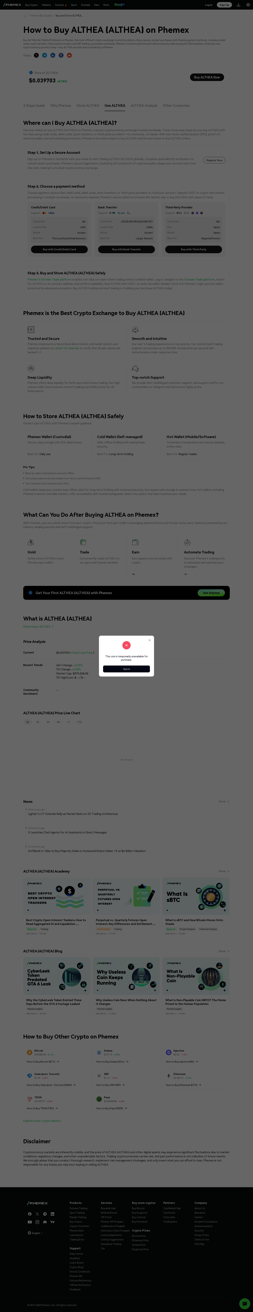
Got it (126, 669)
